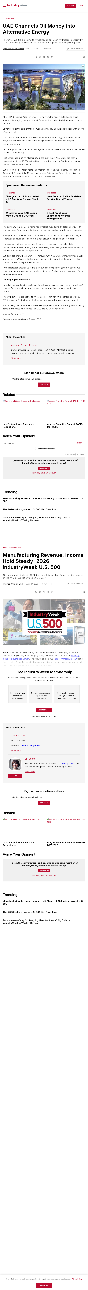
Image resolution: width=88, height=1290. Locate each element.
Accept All (44, 1285)
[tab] (9, 443)
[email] (52, 57)
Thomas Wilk (9, 584)
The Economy (8, 19)
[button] (4, 6)
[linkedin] (40, 57)
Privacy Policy (77, 1279)
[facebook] (36, 57)
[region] (44, 449)
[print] (84, 57)
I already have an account (44, 473)
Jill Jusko (20, 584)
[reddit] (48, 57)
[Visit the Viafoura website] (79, 454)
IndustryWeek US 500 (12, 548)
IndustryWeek (67, 763)
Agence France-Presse (13, 48)
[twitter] (44, 57)
